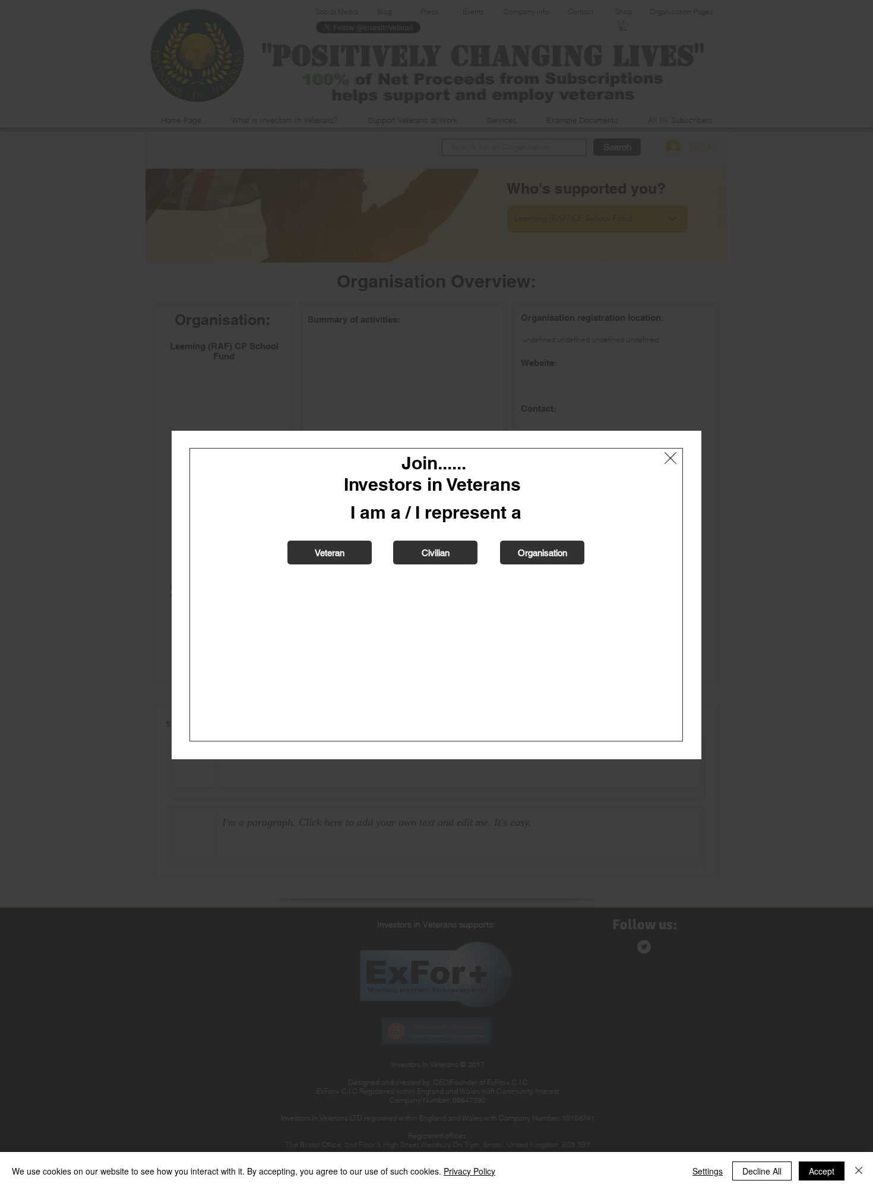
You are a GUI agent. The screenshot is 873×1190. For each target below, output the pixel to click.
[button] (670, 458)
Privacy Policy (469, 1171)
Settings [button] (707, 1171)
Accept (821, 1171)
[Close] (859, 1170)
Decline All (762, 1171)
